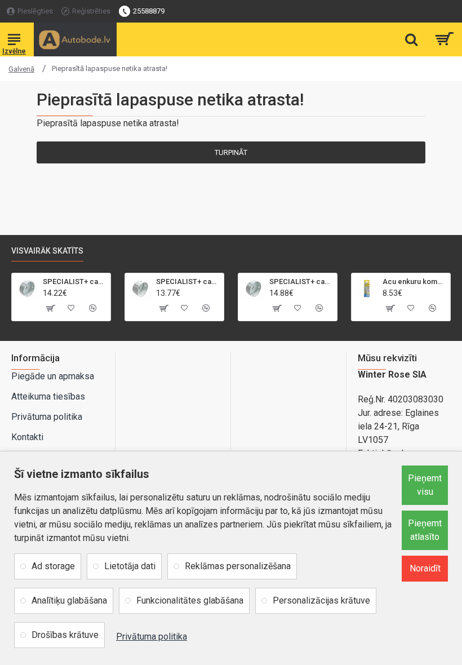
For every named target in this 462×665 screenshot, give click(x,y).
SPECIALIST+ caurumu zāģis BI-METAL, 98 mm (301, 281)
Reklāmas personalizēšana (238, 566)
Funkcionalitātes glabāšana (189, 600)
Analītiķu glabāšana (69, 600)
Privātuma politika (151, 636)
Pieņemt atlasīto (425, 530)
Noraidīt (425, 568)
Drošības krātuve (65, 634)
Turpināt (231, 152)
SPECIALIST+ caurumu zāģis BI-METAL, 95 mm (74, 281)
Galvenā (21, 69)
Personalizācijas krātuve (321, 600)
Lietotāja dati (130, 566)
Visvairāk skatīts (47, 250)
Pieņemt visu (425, 485)
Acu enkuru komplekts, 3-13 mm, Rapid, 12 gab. (414, 281)
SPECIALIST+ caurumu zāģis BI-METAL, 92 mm (188, 281)
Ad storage (53, 566)
